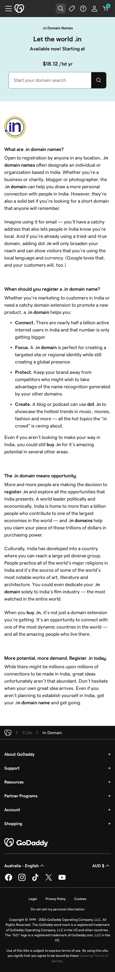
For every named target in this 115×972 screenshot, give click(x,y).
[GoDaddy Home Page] (26, 842)
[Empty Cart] (105, 8)
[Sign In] (94, 8)
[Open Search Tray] (61, 8)
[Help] (83, 8)
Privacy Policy (55, 899)
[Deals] (72, 8)
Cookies (80, 899)
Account (12, 809)
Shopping (13, 823)
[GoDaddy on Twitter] (48, 880)
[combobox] (50, 80)
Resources (14, 782)
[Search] (98, 80)
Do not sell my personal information (58, 909)
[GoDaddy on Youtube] (62, 880)
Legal (33, 899)
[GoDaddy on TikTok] (35, 880)
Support (12, 768)
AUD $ (98, 865)
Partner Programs (20, 796)
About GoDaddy (19, 754)
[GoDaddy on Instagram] (22, 880)
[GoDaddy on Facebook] (8, 880)
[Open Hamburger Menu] (6, 8)
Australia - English (21, 865)
